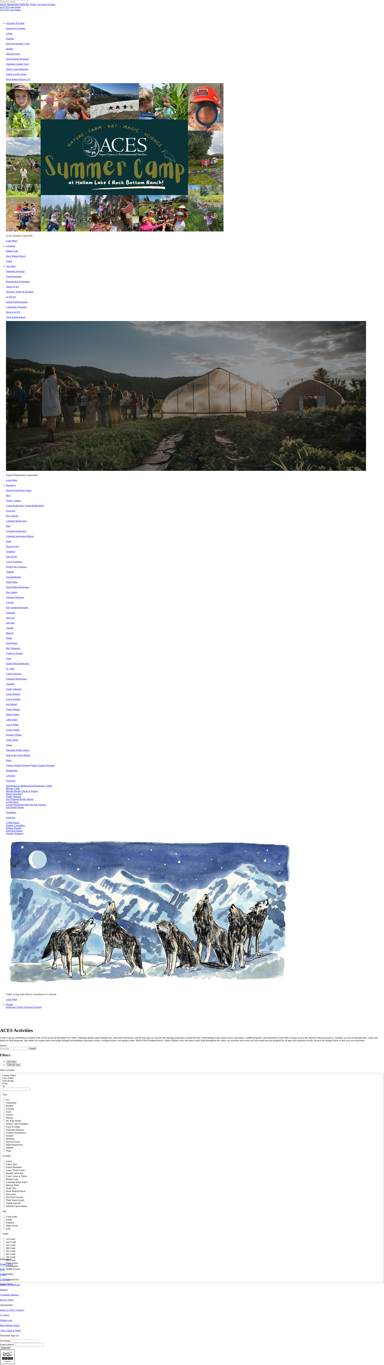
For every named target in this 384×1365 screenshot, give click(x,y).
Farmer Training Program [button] (43, 765)
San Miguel (11, 704)
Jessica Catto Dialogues (17, 69)
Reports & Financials (10, 1284)
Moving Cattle (13, 788)
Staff (2, 1269)
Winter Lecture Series (16, 74)
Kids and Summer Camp (17, 43)
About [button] (9, 745)
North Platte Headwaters (17, 587)
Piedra (9, 638)
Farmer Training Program (18, 765)
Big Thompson (13, 648)
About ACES (12, 286)
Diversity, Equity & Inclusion (20, 291)
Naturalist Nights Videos (17, 750)
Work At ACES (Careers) (12, 1310)
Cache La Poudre (14, 653)
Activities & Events (15, 23)
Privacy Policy (7, 1300)
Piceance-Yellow (14, 735)
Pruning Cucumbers (15, 825)
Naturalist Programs (15, 271)
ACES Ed (11, 297)
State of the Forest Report (18, 755)
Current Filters (9, 1075)
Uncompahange (13, 577)
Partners (4, 1289)
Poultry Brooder (13, 796)
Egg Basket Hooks (15, 807)
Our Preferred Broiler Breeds (19, 799)
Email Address (7, 1344)
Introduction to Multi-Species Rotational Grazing (29, 786)
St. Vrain (10, 668)
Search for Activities (15, 28)
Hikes (9, 760)
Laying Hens (12, 802)
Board (3, 1274)
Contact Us (5, 1279)
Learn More (11, 241)
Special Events (13, 54)
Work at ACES (13, 312)
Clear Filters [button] (8, 1078)
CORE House (12, 822)
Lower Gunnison (14, 561)
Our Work (11, 266)
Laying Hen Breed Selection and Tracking (26, 804)
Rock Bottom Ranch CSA (18, 79)
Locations (10, 246)
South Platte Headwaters (17, 663)
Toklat (9, 261)
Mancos (10, 633)
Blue (8, 526)
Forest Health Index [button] (34, 505)
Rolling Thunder (14, 828)
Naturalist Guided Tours (17, 64)
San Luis (10, 617)
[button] (16, 521)
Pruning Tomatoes (14, 833)
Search (3, 4)
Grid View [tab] (11, 1062)
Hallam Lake (12, 251)
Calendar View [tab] (13, 1065)
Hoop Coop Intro (14, 794)
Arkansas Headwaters (16, 679)
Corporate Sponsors (9, 1295)
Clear (8, 658)
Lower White (12, 724)
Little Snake (11, 719)
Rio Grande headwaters (17, 607)
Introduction (12, 770)
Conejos (10, 602)
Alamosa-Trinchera (15, 597)
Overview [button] (10, 510)
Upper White (12, 740)
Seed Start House (14, 830)
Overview (10, 780)
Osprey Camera (13, 500)
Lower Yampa (12, 729)
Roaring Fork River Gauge (19, 490)
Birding (9, 48)
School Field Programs (17, 302)
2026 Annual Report (15, 317)
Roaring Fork (12, 546)
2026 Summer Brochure (17, 59)
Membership (13, 4)
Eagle (8, 541)
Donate (9, 1004)
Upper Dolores (13, 709)
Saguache (10, 612)
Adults (9, 33)
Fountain (10, 684)
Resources (11, 485)
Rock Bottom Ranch (16, 256)
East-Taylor (11, 556)
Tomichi (10, 572)
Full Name (5, 1341)
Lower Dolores (13, 699)
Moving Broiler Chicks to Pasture (22, 791)
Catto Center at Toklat (10, 1330)
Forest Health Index (15, 505)
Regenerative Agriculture (18, 281)
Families (10, 38)
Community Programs (16, 307)
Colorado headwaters (16, 531)
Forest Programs (13, 276)
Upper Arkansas (13, 689)
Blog (8, 495)
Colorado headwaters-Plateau (20, 536)
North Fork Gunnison (16, 567)
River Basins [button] (12, 516)
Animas (9, 628)
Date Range (8, 1080)
